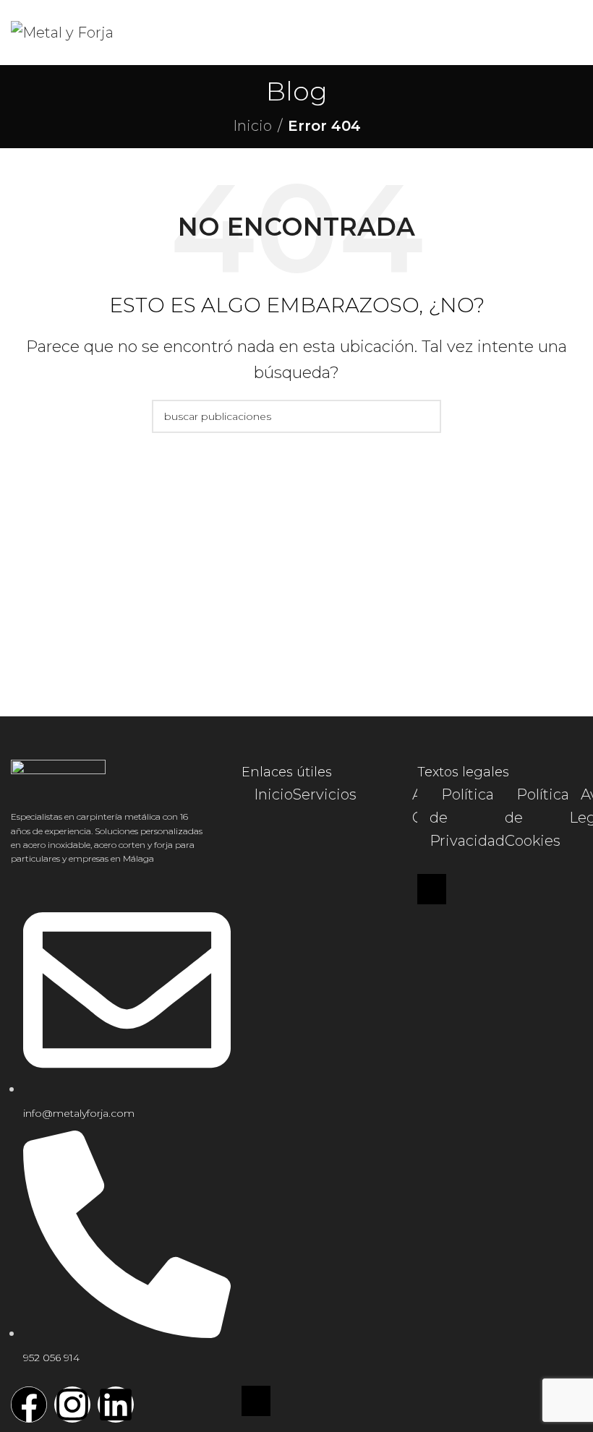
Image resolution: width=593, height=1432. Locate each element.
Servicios (325, 794)
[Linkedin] (116, 1404)
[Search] (424, 416)
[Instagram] (72, 1404)
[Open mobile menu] (576, 32)
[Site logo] (62, 31)
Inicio (252, 125)
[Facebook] (29, 1404)
